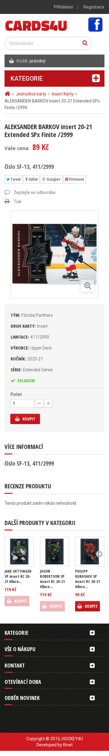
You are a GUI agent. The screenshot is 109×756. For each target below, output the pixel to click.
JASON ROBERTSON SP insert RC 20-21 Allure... (52, 579)
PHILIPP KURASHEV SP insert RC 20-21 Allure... (87, 579)
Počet (16, 394)
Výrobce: (31, 348)
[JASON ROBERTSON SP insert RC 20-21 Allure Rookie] (54, 551)
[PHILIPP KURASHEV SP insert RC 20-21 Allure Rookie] (89, 551)
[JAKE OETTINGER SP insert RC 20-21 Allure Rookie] (19, 551)
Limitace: (30, 337)
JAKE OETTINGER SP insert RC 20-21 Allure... (18, 576)
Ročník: (27, 359)
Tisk (17, 201)
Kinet (68, 744)
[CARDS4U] (36, 25)
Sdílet (33, 179)
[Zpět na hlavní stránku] (8, 94)
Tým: (32, 315)
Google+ (53, 179)
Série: (32, 369)
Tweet (15, 179)
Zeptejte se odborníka (34, 192)
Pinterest (76, 179)
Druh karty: (29, 326)
